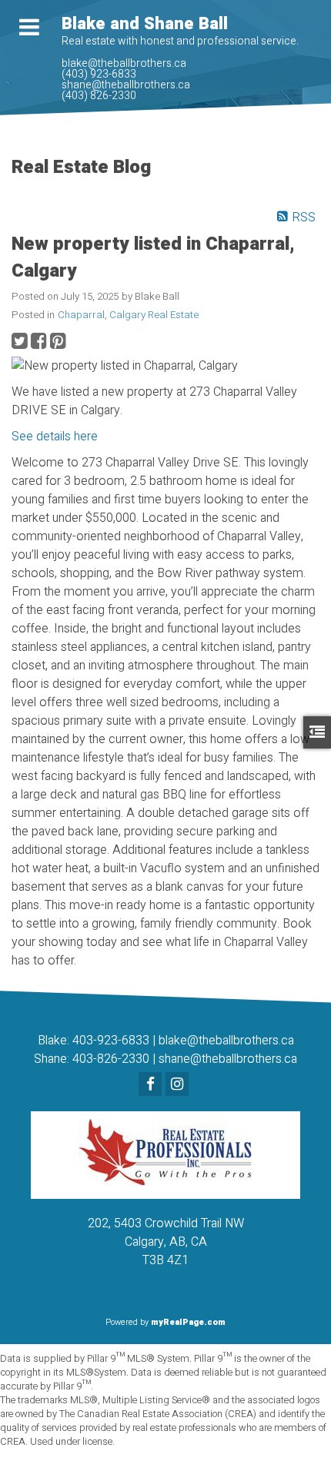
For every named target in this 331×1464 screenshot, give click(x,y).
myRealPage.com (188, 1322)
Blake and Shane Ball (145, 24)
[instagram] (179, 1085)
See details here (55, 436)
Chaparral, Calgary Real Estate (128, 315)
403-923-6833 (110, 1040)
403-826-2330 (110, 1059)
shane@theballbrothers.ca (228, 1059)
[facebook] (152, 1085)
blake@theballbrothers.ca (226, 1040)
